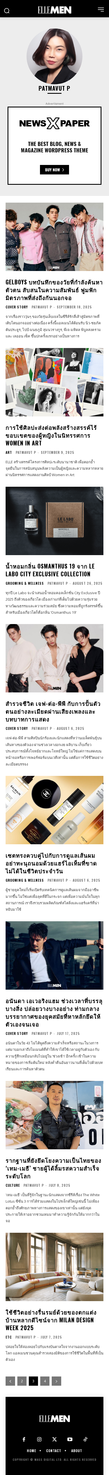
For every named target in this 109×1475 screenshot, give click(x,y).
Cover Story (17, 307)
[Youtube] (70, 1439)
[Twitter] (54, 1439)
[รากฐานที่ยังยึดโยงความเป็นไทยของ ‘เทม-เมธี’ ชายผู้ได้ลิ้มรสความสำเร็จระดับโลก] (54, 1115)
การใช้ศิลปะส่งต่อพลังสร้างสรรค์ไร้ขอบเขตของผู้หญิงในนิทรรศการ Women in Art (51, 435)
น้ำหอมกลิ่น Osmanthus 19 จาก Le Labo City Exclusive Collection (50, 570)
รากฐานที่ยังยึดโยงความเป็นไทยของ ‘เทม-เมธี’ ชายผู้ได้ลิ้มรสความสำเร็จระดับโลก (53, 1168)
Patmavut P (42, 306)
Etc (9, 1337)
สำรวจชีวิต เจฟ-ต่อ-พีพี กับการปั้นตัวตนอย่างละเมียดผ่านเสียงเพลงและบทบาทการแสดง (53, 711)
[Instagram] (39, 1439)
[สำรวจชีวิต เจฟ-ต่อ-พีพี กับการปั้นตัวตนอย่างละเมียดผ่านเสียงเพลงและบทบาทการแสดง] (54, 658)
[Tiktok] (85, 1439)
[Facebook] (24, 1439)
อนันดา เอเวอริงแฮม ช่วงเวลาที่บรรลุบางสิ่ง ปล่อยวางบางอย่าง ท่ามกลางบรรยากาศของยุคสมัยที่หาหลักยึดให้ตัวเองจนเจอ (54, 1012)
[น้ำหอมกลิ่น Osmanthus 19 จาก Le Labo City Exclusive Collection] (54, 521)
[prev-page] (10, 1381)
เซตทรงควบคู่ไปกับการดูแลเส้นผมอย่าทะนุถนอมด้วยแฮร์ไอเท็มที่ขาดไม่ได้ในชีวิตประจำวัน (51, 863)
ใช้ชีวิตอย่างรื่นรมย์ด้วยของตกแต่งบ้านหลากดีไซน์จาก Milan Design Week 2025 (51, 1320)
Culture (13, 1185)
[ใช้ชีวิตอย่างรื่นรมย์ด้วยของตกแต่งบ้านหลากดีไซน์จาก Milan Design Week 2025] (54, 1267)
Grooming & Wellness (25, 583)
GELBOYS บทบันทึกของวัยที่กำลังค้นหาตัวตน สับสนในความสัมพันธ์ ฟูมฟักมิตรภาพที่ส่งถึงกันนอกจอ (54, 290)
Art (9, 452)
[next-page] (56, 1381)
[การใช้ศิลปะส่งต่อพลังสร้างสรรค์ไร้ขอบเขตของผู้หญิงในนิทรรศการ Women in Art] (54, 382)
